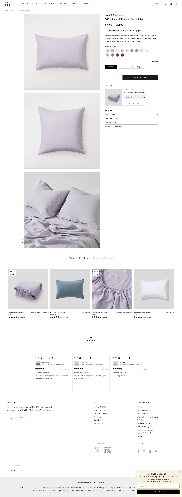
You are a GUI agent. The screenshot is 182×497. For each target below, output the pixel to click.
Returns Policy (143, 427)
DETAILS (108, 110)
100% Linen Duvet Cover (16, 312)
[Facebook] (138, 451)
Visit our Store (100, 410)
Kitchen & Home (49, 4)
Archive (63, 4)
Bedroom (24, 4)
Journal (86, 4)
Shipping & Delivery (145, 430)
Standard (111, 67)
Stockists (98, 417)
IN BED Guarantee (145, 410)
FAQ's (139, 407)
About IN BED (100, 407)
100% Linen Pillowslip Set (58, 312)
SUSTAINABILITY (111, 114)
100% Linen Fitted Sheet (99, 312)
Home (7, 10)
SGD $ (157, 4)
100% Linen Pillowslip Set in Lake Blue (53, 365)
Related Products (79, 258)
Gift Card (141, 420)
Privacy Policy (143, 436)
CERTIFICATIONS (112, 119)
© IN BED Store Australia (15, 470)
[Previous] (30, 373)
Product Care (142, 414)
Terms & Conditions (145, 433)
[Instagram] (144, 451)
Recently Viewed (103, 258)
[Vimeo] (156, 451)
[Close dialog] (180, 472)
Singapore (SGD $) (14, 466)
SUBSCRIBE (158, 492)
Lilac (9, 314)
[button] (114, 15)
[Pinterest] (150, 451)
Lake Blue (53, 314)
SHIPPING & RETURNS (113, 127)
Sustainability (99, 420)
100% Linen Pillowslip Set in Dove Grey (92, 365)
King (138, 67)
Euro (124, 67)
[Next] (151, 373)
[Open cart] (176, 4)
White (135, 314)
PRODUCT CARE (111, 123)
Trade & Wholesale (102, 414)
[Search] (171, 4)
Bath (34, 4)
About (75, 4)
